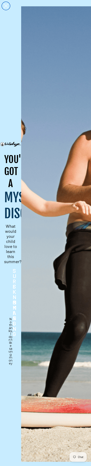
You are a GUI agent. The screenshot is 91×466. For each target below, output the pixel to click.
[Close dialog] (6, 6)
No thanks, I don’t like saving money (10, 322)
